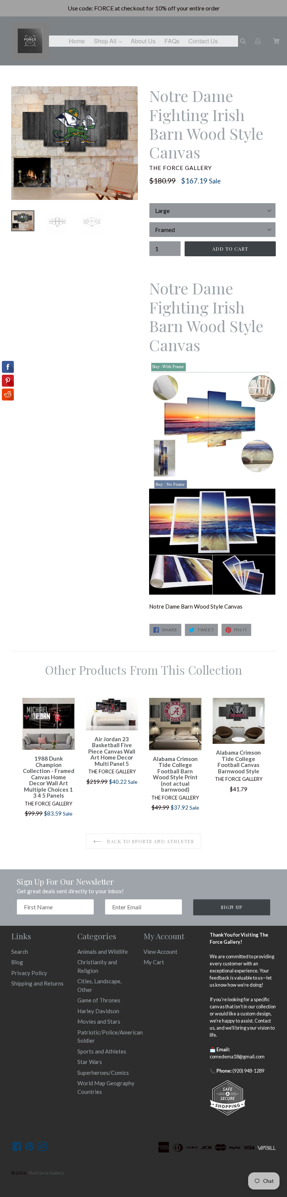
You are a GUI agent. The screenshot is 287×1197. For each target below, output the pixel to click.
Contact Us (203, 41)
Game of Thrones (98, 1000)
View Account (161, 951)
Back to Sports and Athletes (149, 841)
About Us (143, 41)
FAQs (171, 41)
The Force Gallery (46, 1173)
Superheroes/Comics (103, 1072)
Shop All (110, 40)
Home (77, 41)
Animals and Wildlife (102, 951)
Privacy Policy (29, 972)
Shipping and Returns (37, 983)
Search (19, 951)
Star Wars (89, 1061)
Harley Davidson (98, 1011)
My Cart (154, 962)
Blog (17, 962)
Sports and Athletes (101, 1051)
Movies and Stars (98, 1021)
